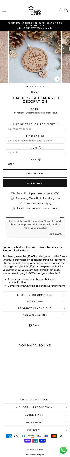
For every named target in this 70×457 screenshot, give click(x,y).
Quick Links (34, 414)
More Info (34, 422)
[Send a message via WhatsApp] (63, 450)
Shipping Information (35, 294)
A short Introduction (34, 407)
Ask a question (34, 314)
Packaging (35, 301)
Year (33, 159)
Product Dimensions (35, 308)
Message (33, 136)
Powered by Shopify (35, 454)
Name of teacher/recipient (33, 124)
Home (34, 92)
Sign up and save (34, 399)
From (33, 147)
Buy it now (35, 183)
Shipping (30, 112)
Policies (34, 430)
